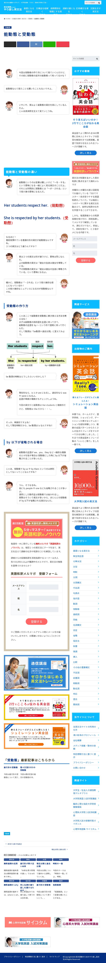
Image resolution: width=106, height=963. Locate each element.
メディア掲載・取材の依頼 (84, 747)
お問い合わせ (79, 767)
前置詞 (76, 677)
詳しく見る (86, 152)
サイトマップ (54, 956)
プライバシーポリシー (83, 762)
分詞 (75, 577)
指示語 (76, 598)
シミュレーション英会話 (86, 402)
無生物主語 (78, 556)
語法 (75, 699)
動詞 (75, 603)
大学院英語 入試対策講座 (84, 798)
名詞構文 (77, 624)
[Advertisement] (36, 58)
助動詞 (76, 683)
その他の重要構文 (81, 667)
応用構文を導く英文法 (82, 11)
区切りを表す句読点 (15, 844)
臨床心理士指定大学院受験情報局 (84, 805)
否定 (75, 630)
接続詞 (76, 614)
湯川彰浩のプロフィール (84, 735)
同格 (75, 619)
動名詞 (76, 688)
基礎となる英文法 (29, 10)
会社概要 (77, 740)
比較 (75, 662)
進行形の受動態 (11, 767)
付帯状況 (77, 561)
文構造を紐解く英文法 (42, 11)
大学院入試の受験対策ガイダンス (84, 822)
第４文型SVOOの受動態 (28, 768)
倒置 (75, 646)
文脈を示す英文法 (95, 10)
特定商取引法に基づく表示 (84, 755)
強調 (75, 651)
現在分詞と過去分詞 (59, 849)
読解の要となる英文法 (69, 11)
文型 (75, 566)
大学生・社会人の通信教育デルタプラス (84, 792)
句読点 (76, 593)
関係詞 (76, 704)
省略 (75, 635)
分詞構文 (77, 582)
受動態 (12, 760)
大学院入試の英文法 (85, 501)
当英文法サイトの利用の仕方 (84, 728)
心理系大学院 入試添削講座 (84, 814)
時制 (75, 571)
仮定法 (76, 640)
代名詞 (76, 587)
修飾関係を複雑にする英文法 (55, 11)
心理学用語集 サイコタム (84, 829)
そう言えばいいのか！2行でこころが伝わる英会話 (85, 123)
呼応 (75, 693)
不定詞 (76, 672)
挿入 (75, 656)
